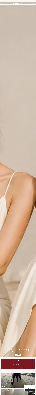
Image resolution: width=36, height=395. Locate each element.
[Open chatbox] (34, 393)
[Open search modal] (32, 3)
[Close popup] (34, 385)
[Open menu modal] (2, 3)
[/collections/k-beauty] (18, 179)
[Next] (28, 1)
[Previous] (8, 1)
